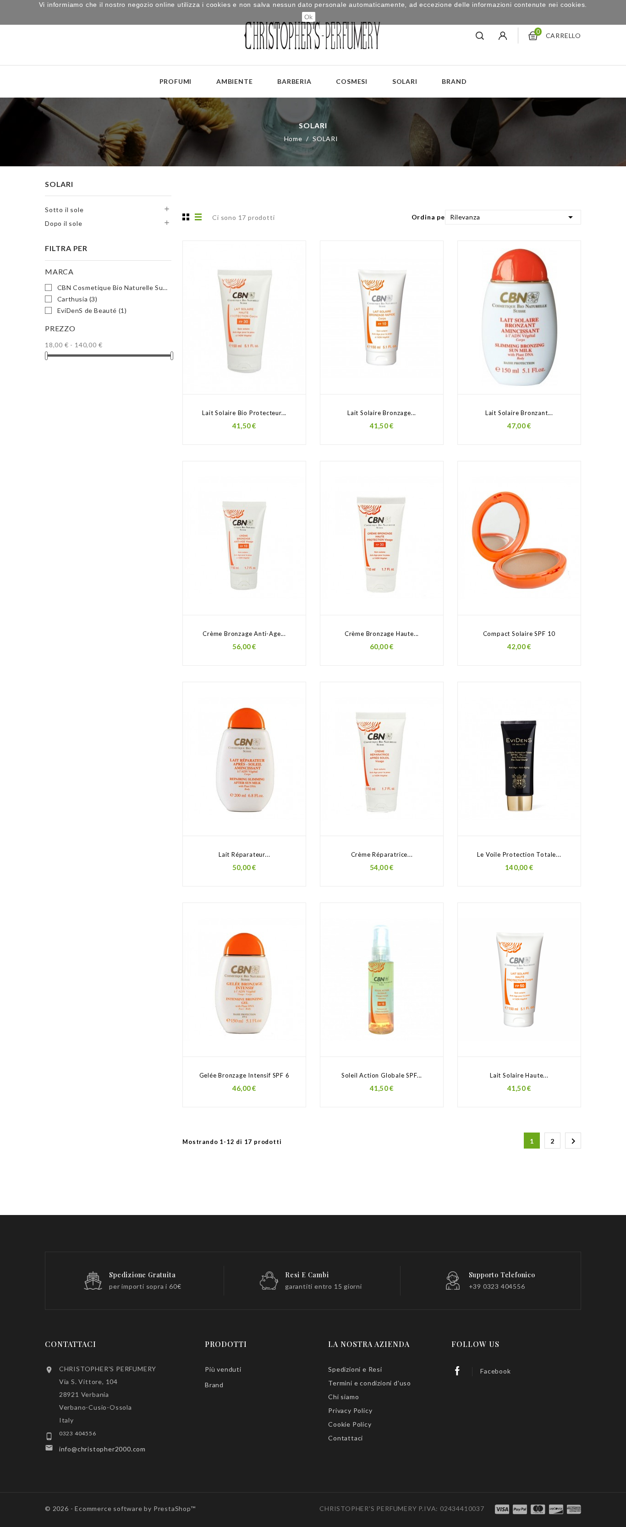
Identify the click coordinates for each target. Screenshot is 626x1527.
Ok (308, 17)
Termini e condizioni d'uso (369, 1383)
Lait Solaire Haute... (519, 1075)
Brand (454, 81)
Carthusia (77, 299)
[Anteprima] (288, 267)
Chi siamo (343, 1397)
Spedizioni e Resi (355, 1369)
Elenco (198, 217)
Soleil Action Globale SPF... (381, 1075)
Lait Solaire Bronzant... (519, 412)
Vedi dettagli (288, 249)
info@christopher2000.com (102, 1449)
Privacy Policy (350, 1410)
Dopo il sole (63, 223)
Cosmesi (352, 81)
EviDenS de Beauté (92, 310)
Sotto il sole (64, 209)
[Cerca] (480, 35)
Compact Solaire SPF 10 (519, 633)
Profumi (175, 81)
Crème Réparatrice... (382, 854)
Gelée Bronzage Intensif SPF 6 (244, 1075)
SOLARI (59, 184)
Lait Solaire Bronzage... (381, 412)
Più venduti (223, 1369)
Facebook (495, 1371)
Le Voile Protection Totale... (519, 854)
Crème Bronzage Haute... (382, 633)
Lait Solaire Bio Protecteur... (244, 412)
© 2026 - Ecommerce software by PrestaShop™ (120, 1508)
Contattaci (70, 1344)
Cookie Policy (349, 1424)
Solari (404, 81)
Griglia (185, 217)
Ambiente (234, 81)
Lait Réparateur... (244, 854)
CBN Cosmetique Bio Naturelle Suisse (112, 287)
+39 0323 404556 (497, 1286)
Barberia (294, 81)
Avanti (573, 1141)
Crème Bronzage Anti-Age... (244, 633)
